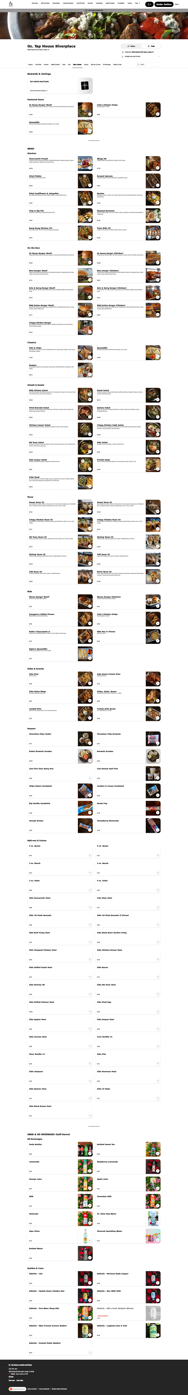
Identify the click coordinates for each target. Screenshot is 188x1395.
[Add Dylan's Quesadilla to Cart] (90, 658)
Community (99, 3)
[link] (30, 64)
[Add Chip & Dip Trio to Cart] (90, 220)
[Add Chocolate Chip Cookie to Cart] (90, 743)
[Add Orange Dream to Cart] (90, 830)
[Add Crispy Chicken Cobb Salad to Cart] (157, 434)
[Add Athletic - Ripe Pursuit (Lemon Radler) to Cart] (90, 1335)
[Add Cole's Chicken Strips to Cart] (157, 114)
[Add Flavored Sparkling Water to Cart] (157, 1240)
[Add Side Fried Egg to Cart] (157, 1011)
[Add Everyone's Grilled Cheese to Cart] (90, 623)
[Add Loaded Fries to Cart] (90, 718)
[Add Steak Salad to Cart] (157, 399)
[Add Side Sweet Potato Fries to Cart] (157, 683)
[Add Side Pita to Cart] (157, 1063)
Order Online (164, 4)
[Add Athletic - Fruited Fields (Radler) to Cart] (90, 1352)
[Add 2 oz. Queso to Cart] (90, 855)
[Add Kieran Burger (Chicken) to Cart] (157, 606)
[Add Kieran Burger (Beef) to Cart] (90, 606)
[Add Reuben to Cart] (90, 374)
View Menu (35, 3)
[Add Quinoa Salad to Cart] (157, 417)
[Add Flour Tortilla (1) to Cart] (90, 1063)
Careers (130, 3)
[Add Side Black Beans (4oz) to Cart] (90, 1115)
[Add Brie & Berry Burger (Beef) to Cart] (90, 297)
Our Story (90, 3)
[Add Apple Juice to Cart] (157, 1188)
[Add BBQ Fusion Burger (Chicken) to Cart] (157, 314)
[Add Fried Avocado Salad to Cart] (90, 417)
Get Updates (121, 3)
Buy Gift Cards (81, 3)
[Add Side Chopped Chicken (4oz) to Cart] (90, 959)
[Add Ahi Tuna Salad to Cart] (90, 451)
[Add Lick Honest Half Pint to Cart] (157, 778)
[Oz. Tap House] (11, 4)
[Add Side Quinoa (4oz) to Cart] (90, 1098)
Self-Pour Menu (45, 3)
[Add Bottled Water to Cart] (90, 1257)
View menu (12, 1380)
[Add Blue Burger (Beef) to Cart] (90, 280)
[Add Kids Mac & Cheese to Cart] (157, 641)
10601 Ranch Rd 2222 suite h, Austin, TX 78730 (21, 1371)
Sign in (177, 4)
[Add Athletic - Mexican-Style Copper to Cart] (157, 1283)
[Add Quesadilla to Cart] (90, 131)
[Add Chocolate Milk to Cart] (157, 1205)
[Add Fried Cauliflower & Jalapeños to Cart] (90, 202)
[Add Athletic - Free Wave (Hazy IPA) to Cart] (90, 1317)
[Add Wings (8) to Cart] (157, 168)
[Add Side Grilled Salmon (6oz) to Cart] (90, 1011)
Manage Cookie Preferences (59, 1389)
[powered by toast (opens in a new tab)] (17, 1389)
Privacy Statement (44, 1389)
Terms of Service (32, 1389)
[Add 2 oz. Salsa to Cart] (90, 890)
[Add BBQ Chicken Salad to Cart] (90, 399)
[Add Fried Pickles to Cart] (90, 185)
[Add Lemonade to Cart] (90, 1171)
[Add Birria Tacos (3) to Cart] (157, 581)
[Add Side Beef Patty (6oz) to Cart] (90, 942)
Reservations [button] (56, 3)
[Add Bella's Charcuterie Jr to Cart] (90, 641)
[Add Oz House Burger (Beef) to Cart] (90, 114)
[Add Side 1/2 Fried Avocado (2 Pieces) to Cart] (157, 924)
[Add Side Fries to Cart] (90, 683)
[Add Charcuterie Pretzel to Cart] (90, 168)
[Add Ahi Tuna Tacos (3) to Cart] (90, 546)
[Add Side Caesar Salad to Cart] (90, 469)
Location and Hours (68, 3)
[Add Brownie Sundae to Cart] (157, 760)
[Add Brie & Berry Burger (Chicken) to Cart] (157, 297)
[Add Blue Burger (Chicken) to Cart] (157, 280)
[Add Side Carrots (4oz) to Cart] (90, 1046)
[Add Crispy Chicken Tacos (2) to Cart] (90, 529)
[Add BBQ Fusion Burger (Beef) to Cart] (90, 314)
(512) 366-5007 (13, 1369)
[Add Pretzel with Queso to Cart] (157, 718)
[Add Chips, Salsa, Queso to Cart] (157, 700)
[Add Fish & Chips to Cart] (90, 357)
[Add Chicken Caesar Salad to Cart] (90, 434)
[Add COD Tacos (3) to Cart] (90, 581)
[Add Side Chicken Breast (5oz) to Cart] (157, 959)
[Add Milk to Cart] (90, 1205)
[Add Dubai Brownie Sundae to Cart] (90, 760)
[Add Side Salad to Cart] (157, 451)
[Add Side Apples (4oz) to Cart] (90, 1028)
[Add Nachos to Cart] (157, 202)
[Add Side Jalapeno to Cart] (90, 1080)
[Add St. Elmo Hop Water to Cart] (157, 1223)
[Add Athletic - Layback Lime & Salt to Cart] (157, 1335)
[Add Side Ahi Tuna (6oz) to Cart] (157, 994)
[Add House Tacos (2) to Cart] (90, 511)
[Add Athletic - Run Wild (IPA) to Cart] (157, 1300)
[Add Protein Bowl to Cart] (157, 469)
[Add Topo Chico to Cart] (90, 1240)
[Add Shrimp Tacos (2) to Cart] (157, 546)
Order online (20, 1380)
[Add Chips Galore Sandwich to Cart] (90, 795)
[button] (138, 3)
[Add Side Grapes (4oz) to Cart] (157, 1028)
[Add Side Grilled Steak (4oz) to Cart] (90, 976)
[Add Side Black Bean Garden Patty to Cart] (157, 942)
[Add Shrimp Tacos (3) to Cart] (90, 563)
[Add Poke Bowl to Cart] (90, 486)
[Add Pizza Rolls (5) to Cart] (157, 237)
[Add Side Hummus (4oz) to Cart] (157, 1080)
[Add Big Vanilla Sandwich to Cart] (90, 812)
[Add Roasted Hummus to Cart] (157, 220)
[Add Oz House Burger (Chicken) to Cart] (157, 262)
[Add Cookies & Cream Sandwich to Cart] (157, 795)
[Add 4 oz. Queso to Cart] (157, 855)
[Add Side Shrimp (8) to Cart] (90, 994)
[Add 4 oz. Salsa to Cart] (157, 890)
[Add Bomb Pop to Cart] (157, 812)
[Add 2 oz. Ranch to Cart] (90, 872)
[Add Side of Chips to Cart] (157, 1098)
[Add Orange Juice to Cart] (90, 1188)
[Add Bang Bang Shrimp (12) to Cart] (90, 237)
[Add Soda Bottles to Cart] (90, 1153)
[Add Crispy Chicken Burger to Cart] (90, 332)
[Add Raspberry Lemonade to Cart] (157, 1171)
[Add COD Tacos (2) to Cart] (157, 563)
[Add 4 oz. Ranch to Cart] (157, 872)
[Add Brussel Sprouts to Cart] (157, 185)
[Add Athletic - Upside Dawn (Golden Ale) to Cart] (90, 1300)
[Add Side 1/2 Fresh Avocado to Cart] (90, 924)
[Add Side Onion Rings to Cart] (90, 700)
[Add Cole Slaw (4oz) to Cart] (157, 907)
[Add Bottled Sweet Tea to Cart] (157, 1153)
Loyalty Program (110, 3)
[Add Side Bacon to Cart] (157, 976)
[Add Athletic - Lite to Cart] (90, 1283)
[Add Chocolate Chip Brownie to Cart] (157, 743)
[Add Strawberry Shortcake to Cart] (157, 830)
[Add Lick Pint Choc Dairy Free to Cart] (90, 778)
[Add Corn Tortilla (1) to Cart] (157, 1046)
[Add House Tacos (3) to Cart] (157, 511)
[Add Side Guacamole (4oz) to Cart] (90, 907)
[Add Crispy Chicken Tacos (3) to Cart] (157, 529)
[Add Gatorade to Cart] (90, 1223)
